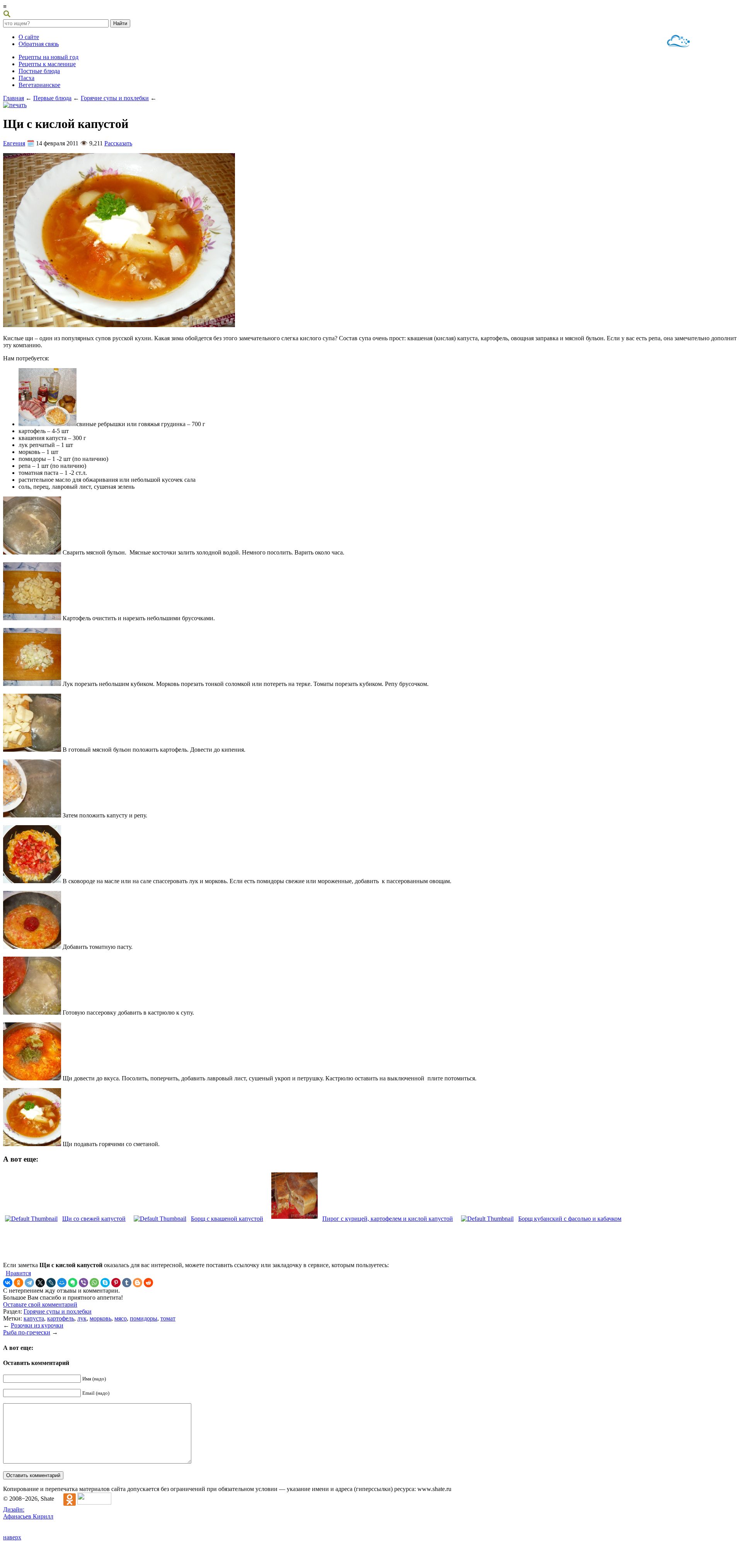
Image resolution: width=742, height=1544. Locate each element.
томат (167, 1318)
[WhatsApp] (94, 1282)
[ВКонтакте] (7, 1282)
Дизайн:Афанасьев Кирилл (28, 1513)
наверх (12, 1537)
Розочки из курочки (37, 1325)
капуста (34, 1318)
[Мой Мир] (61, 1282)
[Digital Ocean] (679, 42)
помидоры (143, 1318)
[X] (40, 1282)
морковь (100, 1318)
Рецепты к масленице (47, 64)
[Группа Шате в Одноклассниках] (66, 1498)
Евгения (14, 143)
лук (82, 1318)
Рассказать (118, 143)
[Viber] (83, 1282)
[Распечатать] (15, 105)
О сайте (29, 37)
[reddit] (148, 1282)
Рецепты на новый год (48, 57)
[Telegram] (29, 1282)
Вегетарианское (39, 85)
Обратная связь (39, 44)
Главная (13, 98)
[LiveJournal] (51, 1282)
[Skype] (105, 1282)
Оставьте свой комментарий (40, 1304)
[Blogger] (137, 1282)
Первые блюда (52, 98)
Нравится (18, 1273)
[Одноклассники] (18, 1282)
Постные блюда (39, 71)
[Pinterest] (116, 1282)
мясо (120, 1318)
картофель (60, 1318)
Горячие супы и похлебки (115, 98)
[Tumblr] (126, 1282)
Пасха (26, 78)
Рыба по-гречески (26, 1332)
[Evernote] (72, 1282)
